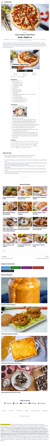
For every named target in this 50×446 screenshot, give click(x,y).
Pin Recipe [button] (29, 70)
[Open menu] (48, 2)
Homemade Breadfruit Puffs (9, 198)
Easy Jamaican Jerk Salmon (8, 245)
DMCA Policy (45, 410)
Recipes (25, 32)
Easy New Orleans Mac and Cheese (11, 363)
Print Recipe (21, 70)
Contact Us (11, 410)
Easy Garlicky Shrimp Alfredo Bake (9, 213)
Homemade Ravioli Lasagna (23, 213)
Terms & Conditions (35, 410)
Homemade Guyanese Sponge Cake (24, 198)
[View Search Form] (46, 2)
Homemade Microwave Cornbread (24, 245)
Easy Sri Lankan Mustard (8, 304)
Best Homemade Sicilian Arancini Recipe (40, 228)
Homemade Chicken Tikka (7, 257)
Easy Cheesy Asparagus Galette (40, 198)
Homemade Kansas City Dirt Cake (10, 392)
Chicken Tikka (10, 43)
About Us (4, 410)
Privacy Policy (19, 410)
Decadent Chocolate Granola (42, 257)
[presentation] (10, 191)
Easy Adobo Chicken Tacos (38, 245)
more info (31, 40)
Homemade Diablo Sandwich (9, 334)
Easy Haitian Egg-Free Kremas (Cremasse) (24, 228)
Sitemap (27, 410)
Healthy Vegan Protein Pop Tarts (39, 213)
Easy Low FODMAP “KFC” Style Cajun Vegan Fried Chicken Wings (10, 229)
